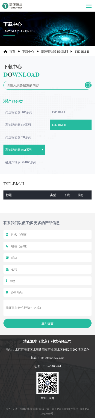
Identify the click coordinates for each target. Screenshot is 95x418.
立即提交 (47, 323)
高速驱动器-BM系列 (54, 51)
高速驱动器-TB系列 (18, 137)
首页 (12, 51)
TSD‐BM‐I (58, 112)
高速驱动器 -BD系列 (18, 112)
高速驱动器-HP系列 (18, 125)
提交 (88, 85)
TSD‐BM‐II (59, 125)
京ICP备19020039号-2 (65, 409)
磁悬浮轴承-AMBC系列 (20, 162)
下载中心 (28, 51)
